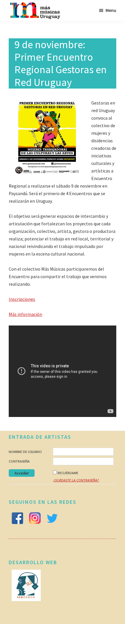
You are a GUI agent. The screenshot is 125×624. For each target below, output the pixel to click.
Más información (25, 314)
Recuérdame (68, 473)
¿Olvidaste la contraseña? (76, 480)
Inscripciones (22, 299)
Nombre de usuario (25, 451)
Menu (111, 10)
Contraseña (19, 461)
